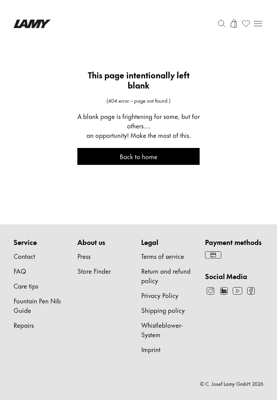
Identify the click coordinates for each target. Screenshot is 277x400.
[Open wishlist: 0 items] (246, 23)
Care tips (26, 286)
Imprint (150, 349)
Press (84, 256)
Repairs (24, 325)
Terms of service (162, 256)
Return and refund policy (166, 275)
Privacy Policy (159, 295)
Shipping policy (163, 310)
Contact (24, 256)
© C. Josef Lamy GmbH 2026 (231, 383)
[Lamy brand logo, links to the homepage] (32, 24)
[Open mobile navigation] (258, 23)
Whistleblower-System (162, 329)
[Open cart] (233, 23)
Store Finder (94, 271)
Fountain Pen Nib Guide (37, 305)
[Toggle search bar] (221, 23)
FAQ (20, 271)
